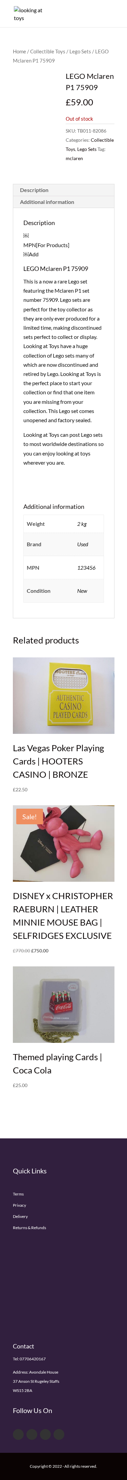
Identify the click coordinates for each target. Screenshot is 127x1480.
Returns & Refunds (29, 1227)
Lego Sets (80, 51)
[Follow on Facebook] (18, 1434)
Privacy (19, 1205)
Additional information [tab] (47, 202)
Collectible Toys (47, 51)
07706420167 (33, 1358)
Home (19, 51)
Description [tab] (34, 190)
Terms (18, 1194)
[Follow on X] (31, 1434)
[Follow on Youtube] (45, 1434)
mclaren (74, 158)
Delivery (20, 1216)
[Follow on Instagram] (59, 1434)
